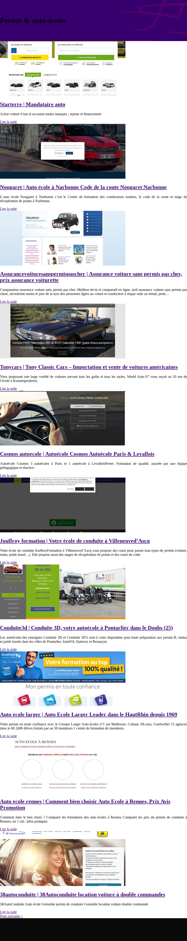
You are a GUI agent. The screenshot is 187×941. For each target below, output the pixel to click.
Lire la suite (8, 122)
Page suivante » (11, 916)
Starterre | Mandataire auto (32, 104)
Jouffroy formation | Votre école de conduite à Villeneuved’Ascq (75, 541)
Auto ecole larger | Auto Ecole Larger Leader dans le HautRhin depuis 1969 (88, 714)
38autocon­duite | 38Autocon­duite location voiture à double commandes (82, 894)
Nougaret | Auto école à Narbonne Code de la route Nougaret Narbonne (83, 187)
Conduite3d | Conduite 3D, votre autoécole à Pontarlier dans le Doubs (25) (86, 628)
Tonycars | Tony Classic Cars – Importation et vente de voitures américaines (89, 367)
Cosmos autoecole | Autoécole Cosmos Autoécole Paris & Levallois (77, 454)
